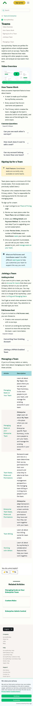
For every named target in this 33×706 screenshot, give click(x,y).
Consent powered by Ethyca (23, 703)
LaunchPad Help (7, 654)
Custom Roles (10, 600)
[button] (16, 133)
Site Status (6, 670)
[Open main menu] (28, 3)
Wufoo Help (6, 661)
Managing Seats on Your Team (7, 392)
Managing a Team (8, 42)
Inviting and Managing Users (16, 296)
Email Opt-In (6, 676)
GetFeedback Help (8, 652)
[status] (16, 171)
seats (16, 236)
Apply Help (6, 663)
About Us (5, 639)
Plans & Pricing (25, 206)
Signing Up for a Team (10, 34)
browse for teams (13, 283)
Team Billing (8, 534)
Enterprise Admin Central (15, 611)
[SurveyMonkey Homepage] (5, 2)
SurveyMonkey (7, 637)
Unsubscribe (6, 672)
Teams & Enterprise (10, 16)
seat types (16, 260)
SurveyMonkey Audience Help (11, 657)
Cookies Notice (15, 691)
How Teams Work (8, 30)
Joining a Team (8, 37)
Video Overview (8, 27)
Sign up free (19, 3)
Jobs (4, 641)
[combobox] (8, 629)
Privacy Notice (5, 691)
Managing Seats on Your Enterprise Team (14, 591)
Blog (4, 643)
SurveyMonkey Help (8, 650)
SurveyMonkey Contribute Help (12, 659)
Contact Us (6, 674)
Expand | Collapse (8, 126)
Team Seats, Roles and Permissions (8, 475)
